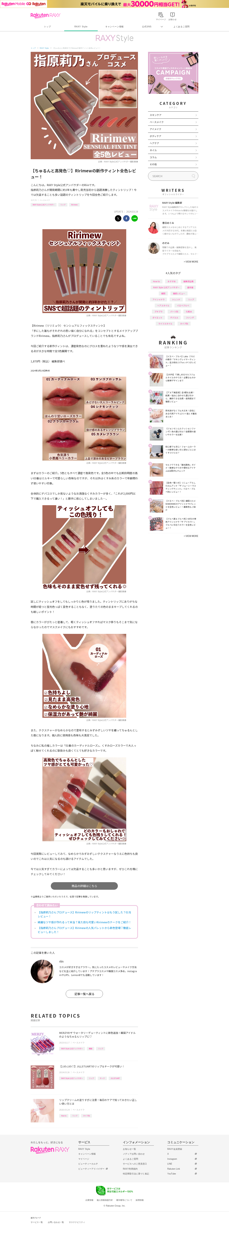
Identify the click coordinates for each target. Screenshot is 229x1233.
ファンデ (190, 317)
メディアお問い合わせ (134, 1154)
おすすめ (172, 281)
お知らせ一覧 (129, 1149)
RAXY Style (81, 26)
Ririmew (74, 204)
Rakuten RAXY (45, 15)
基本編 (190, 287)
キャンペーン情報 (114, 26)
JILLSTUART (115, 1078)
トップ (47, 26)
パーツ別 (174, 311)
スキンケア (155, 115)
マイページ (83, 1159)
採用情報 (140, 1200)
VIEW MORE (191, 261)
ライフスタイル (165, 323)
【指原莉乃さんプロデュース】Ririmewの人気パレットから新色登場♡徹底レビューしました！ (84, 930)
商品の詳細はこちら (84, 886)
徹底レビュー (179, 293)
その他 (153, 164)
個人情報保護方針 (105, 1200)
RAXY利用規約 (130, 1169)
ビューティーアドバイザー (91, 1169)
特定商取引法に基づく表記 (136, 1173)
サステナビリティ (77, 1222)
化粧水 (189, 311)
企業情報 (89, 1200)
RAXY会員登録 (174, 1149)
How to (63, 1115)
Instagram (172, 1159)
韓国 (90, 1048)
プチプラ (158, 311)
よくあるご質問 (182, 26)
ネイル (153, 150)
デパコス (174, 317)
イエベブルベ (183, 305)
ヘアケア (154, 143)
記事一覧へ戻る (84, 994)
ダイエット (157, 317)
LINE (169, 1164)
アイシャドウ (158, 299)
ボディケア (155, 136)
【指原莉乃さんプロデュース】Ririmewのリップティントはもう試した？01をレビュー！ (84, 914)
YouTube (171, 1173)
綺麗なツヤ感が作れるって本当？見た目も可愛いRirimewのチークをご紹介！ (84, 922)
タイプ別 (86, 1115)
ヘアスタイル (163, 305)
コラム (153, 157)
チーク (102, 1078)
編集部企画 (188, 281)
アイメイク (155, 129)
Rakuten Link (173, 1169)
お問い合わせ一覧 (56, 1222)
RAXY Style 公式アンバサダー (43, 204)
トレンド (176, 299)
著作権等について (124, 1200)
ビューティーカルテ (88, 1164)
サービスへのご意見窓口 (135, 1164)
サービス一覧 (37, 1222)
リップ (62, 204)
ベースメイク (45, 200)
